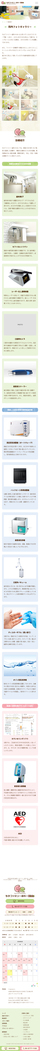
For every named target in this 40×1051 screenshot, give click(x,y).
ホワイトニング (27, 1018)
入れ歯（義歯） (27, 1036)
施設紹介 (4, 1018)
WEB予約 (21, 901)
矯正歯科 (25, 1023)
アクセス (4, 1025)
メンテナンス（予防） (28, 1015)
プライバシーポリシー (8, 1028)
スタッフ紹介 (5, 1020)
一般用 (23, 912)
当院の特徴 (6, 1034)
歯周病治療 (26, 1025)
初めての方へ (5, 1015)
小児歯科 (25, 1029)
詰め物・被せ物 (27, 1039)
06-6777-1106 (21, 906)
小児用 (30, 912)
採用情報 (4, 1023)
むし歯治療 (26, 1020)
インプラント (26, 1032)
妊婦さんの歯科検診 (28, 1034)
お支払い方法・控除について (11, 1036)
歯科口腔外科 (26, 1027)
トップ (4, 1013)
